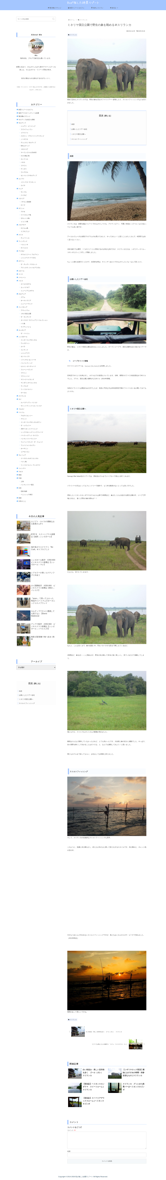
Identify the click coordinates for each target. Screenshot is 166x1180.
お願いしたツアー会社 (79, 129)
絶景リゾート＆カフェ (76, 8)
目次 (101, 115)
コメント (71, 1130)
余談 (73, 124)
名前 (68, 1151)
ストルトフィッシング (79, 139)
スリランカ (73, 35)
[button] (53, 19)
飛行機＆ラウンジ (55, 8)
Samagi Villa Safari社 (92, 366)
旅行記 (113, 8)
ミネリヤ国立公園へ (78, 134)
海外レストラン (98, 8)
